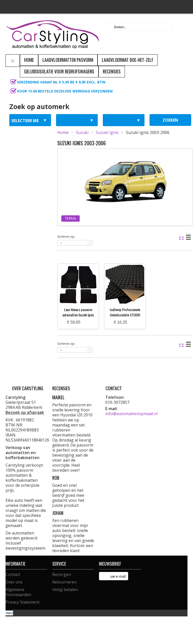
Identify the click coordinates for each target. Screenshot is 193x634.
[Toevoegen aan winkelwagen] (86, 322)
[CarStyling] (53, 34)
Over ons (14, 582)
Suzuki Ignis (107, 132)
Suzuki (82, 132)
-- (61, 243)
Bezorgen (61, 574)
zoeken (170, 120)
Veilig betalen (65, 589)
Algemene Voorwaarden (18, 592)
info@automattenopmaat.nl (131, 413)
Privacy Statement (22, 602)
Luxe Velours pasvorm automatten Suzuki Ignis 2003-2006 (78, 315)
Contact (13, 574)
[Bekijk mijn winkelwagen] (182, 26)
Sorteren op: (66, 236)
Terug (70, 218)
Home (63, 132)
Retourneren (64, 582)
